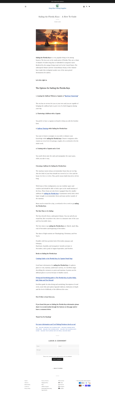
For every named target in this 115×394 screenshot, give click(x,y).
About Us (26, 382)
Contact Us (27, 386)
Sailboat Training (42, 128)
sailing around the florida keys (49, 327)
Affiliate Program (45, 386)
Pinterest (62, 384)
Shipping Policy (45, 382)
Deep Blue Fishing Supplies (84, 380)
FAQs (43, 384)
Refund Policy (27, 384)
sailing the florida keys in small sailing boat (56, 330)
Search (26, 380)
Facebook (62, 380)
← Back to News (57, 368)
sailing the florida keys (51, 329)
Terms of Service (45, 380)
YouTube (62, 388)
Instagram (62, 386)
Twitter (61, 382)
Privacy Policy (27, 388)
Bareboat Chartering (71, 96)
